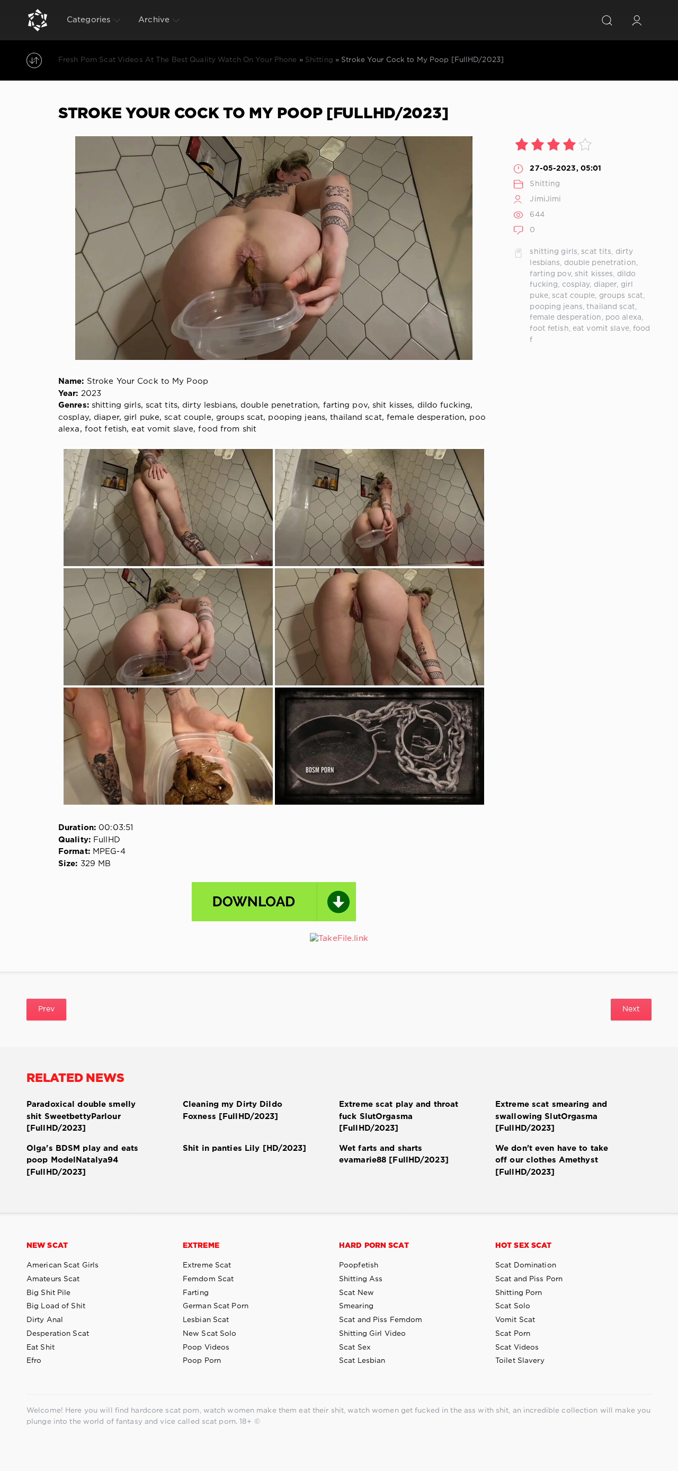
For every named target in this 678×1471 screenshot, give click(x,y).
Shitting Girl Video (372, 1334)
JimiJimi (545, 199)
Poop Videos (206, 1347)
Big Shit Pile (48, 1293)
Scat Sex (355, 1347)
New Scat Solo (210, 1334)
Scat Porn (512, 1334)
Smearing (356, 1306)
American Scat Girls (62, 1265)
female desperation (565, 317)
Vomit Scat (515, 1320)
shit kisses (594, 274)
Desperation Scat (57, 1334)
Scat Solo (512, 1306)
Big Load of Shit (55, 1306)
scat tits (596, 252)
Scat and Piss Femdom (380, 1320)
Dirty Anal (44, 1320)
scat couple (573, 296)
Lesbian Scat (206, 1320)
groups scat (621, 296)
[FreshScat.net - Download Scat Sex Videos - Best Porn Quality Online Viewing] (37, 20)
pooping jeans (556, 307)
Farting (196, 1293)
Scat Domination (525, 1265)
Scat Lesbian (362, 1361)
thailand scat (610, 307)
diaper (605, 284)
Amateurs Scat (53, 1279)
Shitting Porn (518, 1293)
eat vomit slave (601, 328)
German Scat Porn (215, 1306)
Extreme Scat (207, 1265)
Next (631, 1009)
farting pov (550, 274)
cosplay (576, 284)
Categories (88, 19)
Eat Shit (40, 1347)
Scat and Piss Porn (529, 1279)
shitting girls (553, 252)
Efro (33, 1361)
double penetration (600, 263)
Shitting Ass (360, 1279)
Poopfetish (358, 1265)
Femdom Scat (208, 1279)
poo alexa (623, 317)
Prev (46, 1009)
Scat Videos (517, 1347)
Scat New (356, 1293)
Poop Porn (202, 1361)
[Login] (637, 20)
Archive (154, 19)
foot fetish (549, 328)
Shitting (545, 184)
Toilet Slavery (520, 1361)
